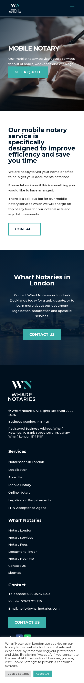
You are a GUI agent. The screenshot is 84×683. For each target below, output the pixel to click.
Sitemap (14, 573)
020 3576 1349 (38, 594)
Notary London (20, 530)
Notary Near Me (21, 558)
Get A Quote (28, 72)
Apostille (15, 477)
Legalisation (17, 470)
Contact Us (42, 334)
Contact (24, 229)
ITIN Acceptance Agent (27, 508)
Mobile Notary (19, 485)
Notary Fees (18, 544)
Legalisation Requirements (29, 500)
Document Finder (22, 552)
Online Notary (19, 492)
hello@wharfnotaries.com (39, 608)
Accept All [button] (42, 673)
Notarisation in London (26, 462)
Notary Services (20, 537)
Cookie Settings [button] (18, 673)
